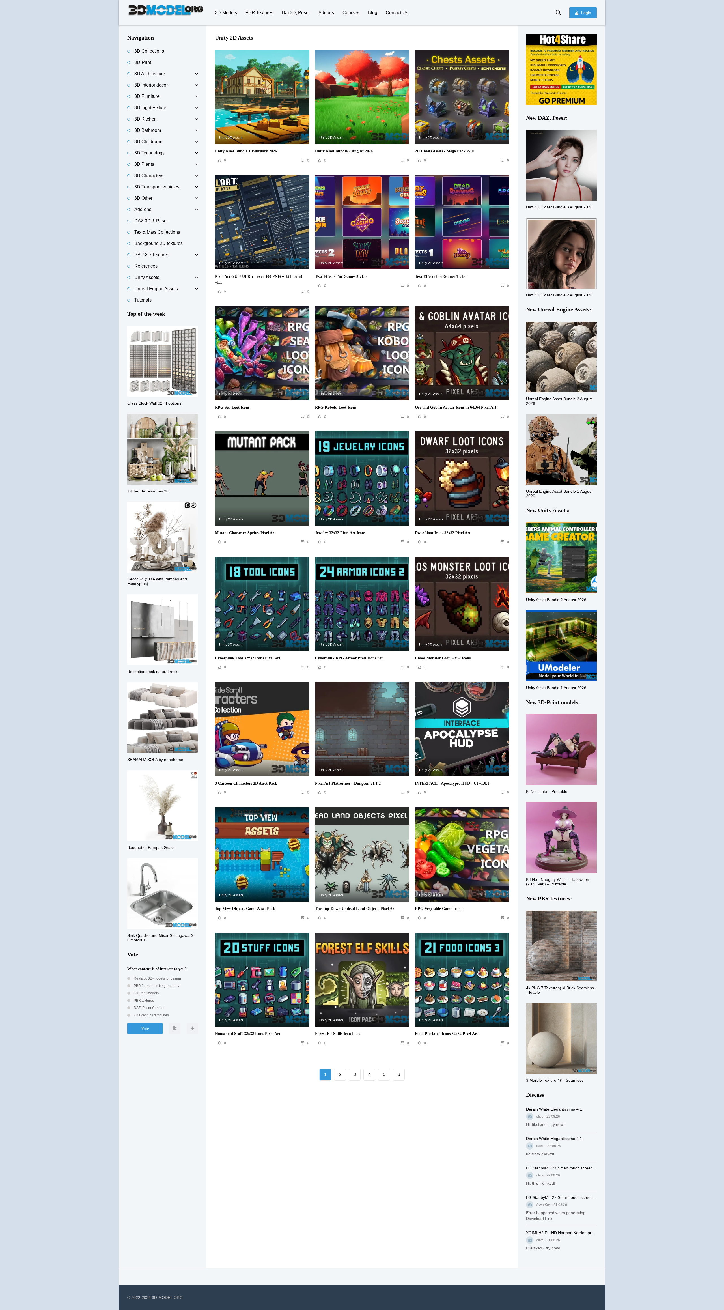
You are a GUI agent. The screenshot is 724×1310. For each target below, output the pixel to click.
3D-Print (142, 62)
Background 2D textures (158, 243)
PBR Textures (259, 12)
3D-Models (226, 12)
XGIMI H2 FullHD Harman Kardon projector (561, 1233)
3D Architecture (149, 73)
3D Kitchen (145, 119)
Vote (145, 1028)
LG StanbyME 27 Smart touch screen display (561, 1168)
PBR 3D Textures (151, 254)
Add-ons (142, 209)
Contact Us (397, 12)
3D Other (143, 198)
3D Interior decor (151, 85)
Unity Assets (146, 277)
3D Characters (148, 175)
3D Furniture (147, 96)
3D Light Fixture (150, 107)
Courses (350, 12)
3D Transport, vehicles (156, 186)
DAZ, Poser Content (148, 1008)
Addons (326, 12)
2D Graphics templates (151, 1015)
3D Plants (144, 164)
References (146, 266)
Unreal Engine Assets (156, 288)
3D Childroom (148, 141)
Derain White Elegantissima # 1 (554, 1109)
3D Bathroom (147, 130)
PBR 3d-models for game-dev (156, 986)
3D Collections (149, 51)
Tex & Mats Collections (157, 232)
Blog (372, 12)
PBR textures (143, 1001)
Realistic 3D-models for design (157, 978)
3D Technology (149, 152)
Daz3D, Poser (296, 12)
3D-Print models (146, 993)
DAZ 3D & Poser (151, 220)
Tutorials (143, 300)
